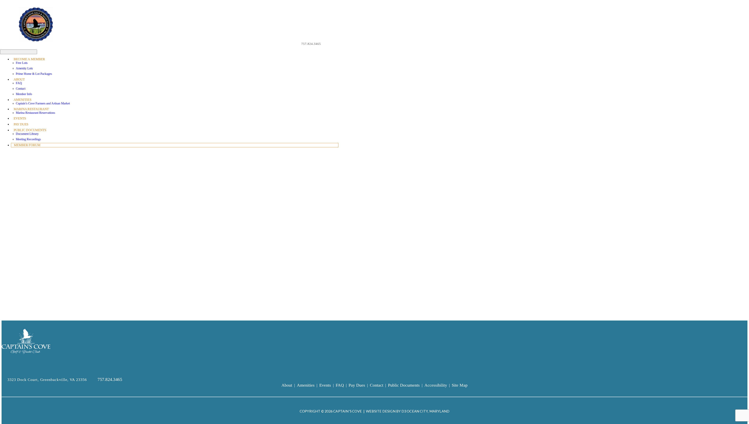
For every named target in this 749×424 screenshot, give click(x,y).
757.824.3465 (311, 43)
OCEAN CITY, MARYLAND (428, 411)
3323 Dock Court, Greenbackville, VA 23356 (47, 379)
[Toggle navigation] (18, 51)
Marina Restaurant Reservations (35, 112)
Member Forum (27, 145)
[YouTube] (336, 44)
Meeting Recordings (28, 139)
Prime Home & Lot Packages (34, 73)
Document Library (27, 133)
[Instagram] (331, 44)
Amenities (22, 100)
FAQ (19, 83)
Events (20, 118)
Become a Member (29, 59)
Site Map (460, 385)
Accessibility (435, 385)
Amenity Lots (24, 68)
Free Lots (22, 62)
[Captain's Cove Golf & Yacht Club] (35, 24)
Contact (20, 88)
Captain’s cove (347, 411)
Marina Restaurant (31, 109)
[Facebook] (326, 44)
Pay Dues (21, 124)
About (19, 79)
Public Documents (30, 130)
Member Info (24, 94)
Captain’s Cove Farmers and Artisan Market (43, 103)
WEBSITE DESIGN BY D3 (386, 411)
